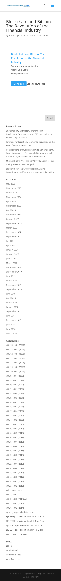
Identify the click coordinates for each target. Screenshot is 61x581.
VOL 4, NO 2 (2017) (15, 477)
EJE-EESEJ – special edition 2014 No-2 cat (25, 521)
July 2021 (10, 241)
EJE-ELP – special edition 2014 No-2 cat (24, 529)
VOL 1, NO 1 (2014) (15, 503)
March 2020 (11, 263)
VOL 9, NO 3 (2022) (15, 380)
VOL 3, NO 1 (11, 494)
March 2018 (11, 302)
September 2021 (14, 236)
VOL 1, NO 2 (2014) (15, 507)
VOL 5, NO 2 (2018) (15, 455)
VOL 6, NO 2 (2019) (15, 437)
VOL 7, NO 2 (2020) (15, 419)
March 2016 (11, 333)
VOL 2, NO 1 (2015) (15, 463)
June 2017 (10, 315)
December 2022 (13, 214)
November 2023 (13, 205)
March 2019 (11, 280)
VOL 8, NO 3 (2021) (15, 397)
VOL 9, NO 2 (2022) (15, 384)
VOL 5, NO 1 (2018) (15, 459)
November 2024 (13, 197)
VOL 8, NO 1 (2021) (15, 406)
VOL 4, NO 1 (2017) (15, 481)
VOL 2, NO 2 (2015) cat (16, 499)
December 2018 (13, 285)
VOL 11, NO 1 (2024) (15, 362)
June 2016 (10, 329)
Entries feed (12, 550)
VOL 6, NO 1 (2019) (15, 441)
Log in (9, 545)
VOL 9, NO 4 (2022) (15, 375)
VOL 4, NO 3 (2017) (15, 472)
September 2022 (14, 223)
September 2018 (14, 289)
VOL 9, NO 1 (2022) (15, 389)
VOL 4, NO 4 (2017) (39, 35)
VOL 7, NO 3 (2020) (15, 415)
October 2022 (12, 219)
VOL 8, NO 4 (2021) (15, 393)
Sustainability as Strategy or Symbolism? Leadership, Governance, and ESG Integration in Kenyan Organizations (29, 134)
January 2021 (12, 249)
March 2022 (11, 227)
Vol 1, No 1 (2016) (14, 490)
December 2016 (13, 320)
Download (19, 83)
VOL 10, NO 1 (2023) (15, 371)
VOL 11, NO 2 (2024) (15, 358)
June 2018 (10, 293)
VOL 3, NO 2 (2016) (15, 485)
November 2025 (13, 188)
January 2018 (12, 307)
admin (12, 35)
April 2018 (11, 298)
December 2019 (13, 267)
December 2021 (13, 232)
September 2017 (14, 311)
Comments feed (13, 554)
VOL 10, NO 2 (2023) (15, 367)
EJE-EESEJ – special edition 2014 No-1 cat (25, 516)
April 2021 (11, 245)
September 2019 (14, 271)
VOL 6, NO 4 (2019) (15, 428)
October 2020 (12, 254)
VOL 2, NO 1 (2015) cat (16, 534)
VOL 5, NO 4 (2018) (15, 446)
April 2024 (11, 201)
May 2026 (10, 183)
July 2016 (10, 324)
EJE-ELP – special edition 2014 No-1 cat (24, 525)
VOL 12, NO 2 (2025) (15, 349)
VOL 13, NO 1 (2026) (15, 345)
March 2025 (11, 192)
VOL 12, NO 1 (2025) (15, 353)
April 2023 (11, 210)
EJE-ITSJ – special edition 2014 (20, 512)
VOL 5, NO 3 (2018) (15, 450)
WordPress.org (13, 559)
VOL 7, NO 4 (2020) (15, 411)
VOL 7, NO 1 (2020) (15, 424)
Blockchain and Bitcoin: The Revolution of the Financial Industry (28, 58)
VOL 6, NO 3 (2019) (15, 433)
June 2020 (10, 258)
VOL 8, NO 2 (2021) (15, 402)
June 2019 (10, 276)
